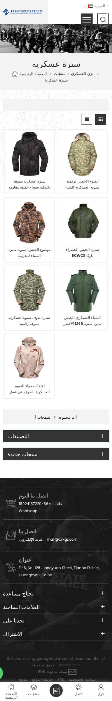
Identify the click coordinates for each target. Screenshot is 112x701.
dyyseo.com (69, 665)
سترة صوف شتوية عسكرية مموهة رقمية (29, 321)
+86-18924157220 (35, 504)
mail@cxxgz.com (62, 539)
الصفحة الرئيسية (33, 74)
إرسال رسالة (56, 690)
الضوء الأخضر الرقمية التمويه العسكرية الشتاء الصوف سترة (82, 185)
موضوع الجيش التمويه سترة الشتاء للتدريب (29, 253)
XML (60, 679)
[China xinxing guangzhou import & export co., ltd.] (22, 12)
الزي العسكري (83, 74)
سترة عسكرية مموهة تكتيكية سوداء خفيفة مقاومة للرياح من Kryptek (29, 185)
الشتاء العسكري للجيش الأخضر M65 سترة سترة (83, 321)
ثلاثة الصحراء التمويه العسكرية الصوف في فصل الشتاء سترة (29, 389)
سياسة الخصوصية (82, 679)
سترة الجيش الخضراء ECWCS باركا (82, 253)
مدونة (23, 679)
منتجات (59, 74)
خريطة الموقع (42, 679)
